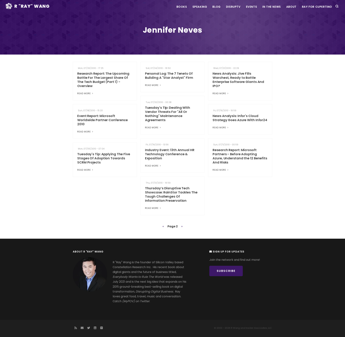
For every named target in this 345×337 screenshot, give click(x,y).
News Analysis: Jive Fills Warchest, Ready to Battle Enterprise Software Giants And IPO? (238, 79)
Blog (216, 7)
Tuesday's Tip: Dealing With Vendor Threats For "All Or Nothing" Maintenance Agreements (167, 113)
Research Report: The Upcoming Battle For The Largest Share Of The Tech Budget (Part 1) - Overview (103, 79)
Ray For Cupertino (317, 7)
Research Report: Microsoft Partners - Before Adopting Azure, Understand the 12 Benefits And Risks (240, 156)
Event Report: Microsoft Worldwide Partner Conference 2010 (102, 120)
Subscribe (226, 271)
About (291, 7)
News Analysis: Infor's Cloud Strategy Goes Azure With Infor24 (240, 118)
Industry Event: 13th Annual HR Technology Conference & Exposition (169, 154)
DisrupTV (233, 7)
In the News (271, 7)
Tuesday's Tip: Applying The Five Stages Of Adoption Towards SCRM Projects (103, 158)
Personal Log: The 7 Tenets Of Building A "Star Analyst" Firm (169, 75)
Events (251, 7)
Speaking (199, 7)
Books (181, 7)
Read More (84, 93)
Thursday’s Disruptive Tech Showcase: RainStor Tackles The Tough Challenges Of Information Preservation (171, 194)
